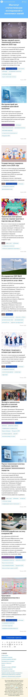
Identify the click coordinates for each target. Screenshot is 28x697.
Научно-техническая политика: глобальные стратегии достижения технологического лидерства (13, 467)
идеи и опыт (9, 243)
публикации (4, 71)
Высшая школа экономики (9, 1)
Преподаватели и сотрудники (7, 661)
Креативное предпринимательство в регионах (10, 597)
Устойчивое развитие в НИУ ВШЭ (8, 659)
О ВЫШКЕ (4, 653)
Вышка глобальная (6, 431)
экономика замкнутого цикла (8, 436)
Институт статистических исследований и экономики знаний (14, 9)
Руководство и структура (6, 657)
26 (17, 644)
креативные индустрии (7, 130)
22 (7, 644)
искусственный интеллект (8, 565)
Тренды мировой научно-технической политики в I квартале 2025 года (11, 42)
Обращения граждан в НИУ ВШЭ (8, 667)
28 (21, 644)
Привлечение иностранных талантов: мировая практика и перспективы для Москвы (12, 218)
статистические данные (7, 372)
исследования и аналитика (15, 71)
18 (19, 642)
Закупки (3, 665)
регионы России (5, 322)
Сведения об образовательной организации (11, 676)
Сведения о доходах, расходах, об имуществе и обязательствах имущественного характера (11, 673)
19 (21, 642)
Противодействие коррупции (7, 670)
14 (9, 642)
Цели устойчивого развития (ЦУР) (10, 568)
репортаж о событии (20, 317)
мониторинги (21, 68)
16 (14, 642)
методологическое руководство (9, 133)
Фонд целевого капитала (6, 669)
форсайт (15, 433)
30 (5, 647)
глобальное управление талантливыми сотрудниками (11, 248)
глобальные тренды (6, 74)
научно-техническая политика (9, 76)
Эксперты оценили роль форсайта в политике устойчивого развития (10, 404)
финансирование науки (7, 189)
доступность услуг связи (7, 319)
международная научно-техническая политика (11, 503)
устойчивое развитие (7, 433)
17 (16, 642)
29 (2, 647)
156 (15, 647)
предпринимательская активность (10, 628)
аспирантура (17, 372)
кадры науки (4, 374)
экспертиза (22, 498)
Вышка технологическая (7, 127)
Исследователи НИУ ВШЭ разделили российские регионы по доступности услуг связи (13, 278)
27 (19, 644)
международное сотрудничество (9, 428)
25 (14, 644)
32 (10, 647)
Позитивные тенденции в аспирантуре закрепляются (11, 351)
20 (2, 644)
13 (7, 642)
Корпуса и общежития (6, 663)
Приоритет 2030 (6, 135)
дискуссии (4, 425)
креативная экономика (20, 127)
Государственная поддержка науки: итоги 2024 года (12, 164)
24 (12, 644)
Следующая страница (13, 638)
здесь (12, 685)
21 (5, 644)
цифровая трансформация (17, 322)
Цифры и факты (4, 655)
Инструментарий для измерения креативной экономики (10, 106)
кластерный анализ (19, 319)
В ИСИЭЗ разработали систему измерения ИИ (13, 532)
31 (7, 647)
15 (12, 642)
